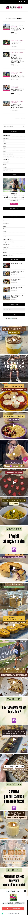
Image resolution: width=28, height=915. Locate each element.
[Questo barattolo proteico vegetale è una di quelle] (14, 340)
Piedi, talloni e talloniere (16, 42)
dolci (4, 148)
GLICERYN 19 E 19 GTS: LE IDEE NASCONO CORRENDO (17, 30)
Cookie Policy (14, 318)
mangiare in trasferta (8, 156)
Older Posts (20, 117)
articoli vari (6, 138)
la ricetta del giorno (8, 154)
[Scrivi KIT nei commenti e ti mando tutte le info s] (14, 796)
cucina (4, 146)
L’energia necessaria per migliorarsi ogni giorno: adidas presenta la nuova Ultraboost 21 (17, 59)
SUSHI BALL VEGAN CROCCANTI (15, 280)
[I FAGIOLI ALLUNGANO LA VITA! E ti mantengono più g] (14, 540)
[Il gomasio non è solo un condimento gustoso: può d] (14, 597)
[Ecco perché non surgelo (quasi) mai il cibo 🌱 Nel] (14, 882)
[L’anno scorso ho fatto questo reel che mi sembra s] (14, 682)
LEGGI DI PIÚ (14, 203)
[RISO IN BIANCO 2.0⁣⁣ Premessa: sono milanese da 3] (14, 768)
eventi (17, 86)
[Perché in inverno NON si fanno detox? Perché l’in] (14, 711)
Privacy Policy (7, 318)
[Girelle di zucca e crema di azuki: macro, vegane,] (14, 625)
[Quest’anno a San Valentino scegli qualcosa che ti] (14, 482)
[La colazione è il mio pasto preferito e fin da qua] (14, 454)
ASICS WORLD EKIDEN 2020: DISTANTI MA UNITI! (17, 91)
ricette (5, 164)
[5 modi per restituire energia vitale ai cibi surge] (14, 853)
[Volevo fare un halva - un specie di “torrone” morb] (14, 739)
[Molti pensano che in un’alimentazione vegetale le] (14, 368)
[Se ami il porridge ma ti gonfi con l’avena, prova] (14, 425)
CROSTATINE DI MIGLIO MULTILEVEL (16, 288)
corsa (12, 25)
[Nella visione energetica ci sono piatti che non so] (14, 511)
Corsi (4, 143)
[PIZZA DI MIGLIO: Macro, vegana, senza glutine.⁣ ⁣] (14, 397)
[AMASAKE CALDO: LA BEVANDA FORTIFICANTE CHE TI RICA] (14, 825)
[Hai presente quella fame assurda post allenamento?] (14, 568)
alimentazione (6, 135)
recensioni (14, 26)
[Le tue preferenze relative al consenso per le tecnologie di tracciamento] (2, 913)
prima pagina (19, 25)
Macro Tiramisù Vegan (16, 263)
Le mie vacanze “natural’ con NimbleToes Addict (17, 106)
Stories (5, 167)
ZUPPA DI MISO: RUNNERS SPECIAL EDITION (17, 272)
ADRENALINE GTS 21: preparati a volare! (17, 76)
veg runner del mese (8, 170)
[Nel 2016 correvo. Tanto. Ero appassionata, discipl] (14, 654)
